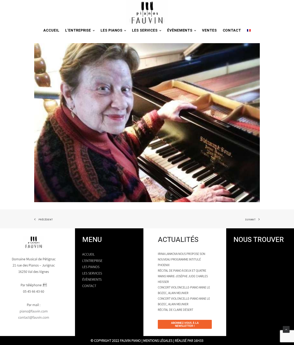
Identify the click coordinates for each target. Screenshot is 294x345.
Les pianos (111, 30)
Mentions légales (157, 340)
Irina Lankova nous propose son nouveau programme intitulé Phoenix (181, 259)
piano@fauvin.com (34, 311)
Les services (145, 30)
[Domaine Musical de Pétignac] (147, 12)
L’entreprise (78, 30)
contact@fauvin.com (33, 317)
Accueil (51, 30)
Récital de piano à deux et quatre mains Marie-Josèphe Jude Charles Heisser (183, 276)
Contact (232, 30)
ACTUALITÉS (178, 240)
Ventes (209, 30)
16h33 (198, 340)
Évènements (179, 30)
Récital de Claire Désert (175, 310)
